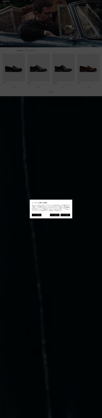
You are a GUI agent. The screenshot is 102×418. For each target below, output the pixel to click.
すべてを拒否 (54, 214)
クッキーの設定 (37, 214)
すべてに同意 (65, 214)
